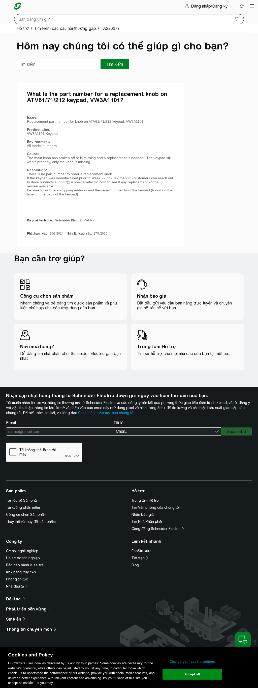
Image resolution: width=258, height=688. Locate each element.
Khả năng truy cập (21, 572)
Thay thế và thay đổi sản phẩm (31, 522)
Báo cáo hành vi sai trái (25, 565)
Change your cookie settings (192, 662)
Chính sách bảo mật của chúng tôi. (106, 413)
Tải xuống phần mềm (23, 507)
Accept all (192, 674)
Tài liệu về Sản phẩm (23, 500)
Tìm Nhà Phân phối (147, 522)
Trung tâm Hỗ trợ (145, 500)
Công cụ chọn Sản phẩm (26, 515)
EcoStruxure (141, 551)
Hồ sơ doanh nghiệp (23, 558)
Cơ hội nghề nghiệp (22, 551)
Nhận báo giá (143, 515)
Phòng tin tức (17, 579)
